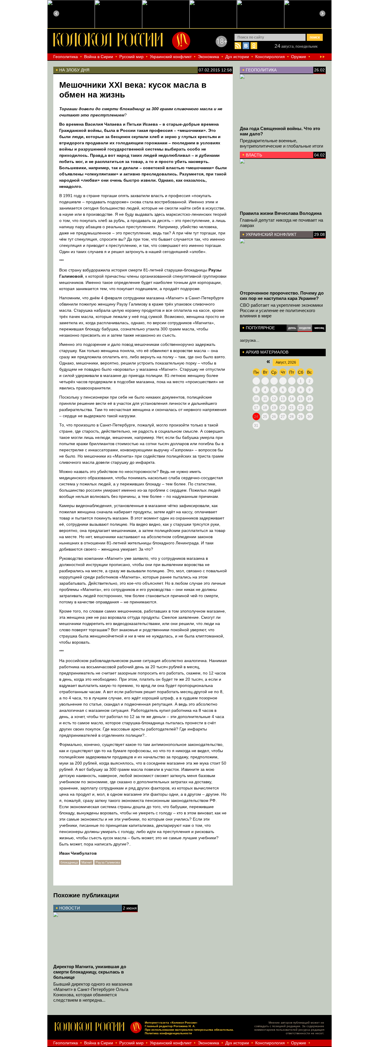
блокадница (69, 862)
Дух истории (237, 56)
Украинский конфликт (171, 56)
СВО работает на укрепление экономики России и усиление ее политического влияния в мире (281, 310)
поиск (315, 37)
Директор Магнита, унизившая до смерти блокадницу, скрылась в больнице (89, 972)
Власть (254, 155)
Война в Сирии (98, 56)
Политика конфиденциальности (168, 1033)
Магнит (86, 862)
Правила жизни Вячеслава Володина (281, 213)
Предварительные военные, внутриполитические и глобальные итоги (281, 143)
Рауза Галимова (108, 862)
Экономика (208, 56)
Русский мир (131, 56)
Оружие (298, 56)
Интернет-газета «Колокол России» (171, 1022)
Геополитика (65, 56)
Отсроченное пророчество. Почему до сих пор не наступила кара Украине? (282, 295)
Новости (69, 908)
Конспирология (270, 56)
